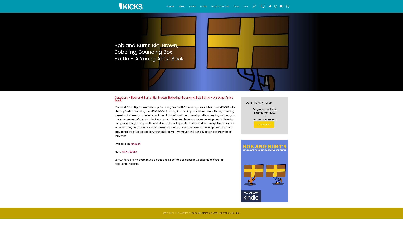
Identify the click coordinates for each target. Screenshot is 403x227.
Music (181, 6)
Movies (170, 6)
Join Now (265, 124)
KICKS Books (129, 152)
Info (246, 6)
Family (203, 6)
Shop (236, 6)
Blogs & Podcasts (220, 6)
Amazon (135, 144)
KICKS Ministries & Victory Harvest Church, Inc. (216, 213)
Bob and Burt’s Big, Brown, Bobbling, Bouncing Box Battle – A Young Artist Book (149, 52)
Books (192, 6)
